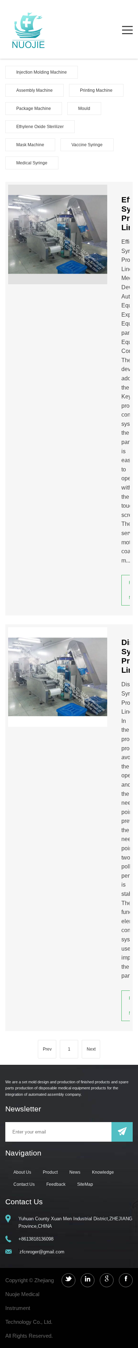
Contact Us (24, 1184)
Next (91, 1049)
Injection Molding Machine (41, 72)
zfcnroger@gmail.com (41, 1251)
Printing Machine (96, 90)
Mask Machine (30, 144)
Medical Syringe (31, 162)
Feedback (55, 1184)
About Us (22, 1172)
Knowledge (103, 1172)
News (74, 1172)
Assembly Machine (34, 90)
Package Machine (33, 108)
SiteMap (85, 1184)
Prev (47, 1049)
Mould (84, 108)
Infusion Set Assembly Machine (46, 115)
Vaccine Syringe (87, 144)
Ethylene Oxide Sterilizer (40, 126)
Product (50, 1172)
